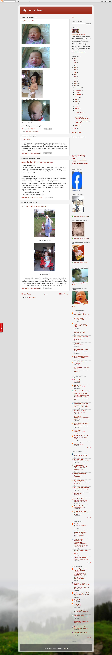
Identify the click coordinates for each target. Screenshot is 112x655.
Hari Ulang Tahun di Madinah (81, 426)
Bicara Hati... (77, 430)
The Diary (76, 371)
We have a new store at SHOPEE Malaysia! (80, 534)
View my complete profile (79, 52)
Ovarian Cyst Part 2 (79, 319)
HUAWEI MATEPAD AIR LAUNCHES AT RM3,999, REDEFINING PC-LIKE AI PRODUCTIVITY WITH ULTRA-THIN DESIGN (80, 576)
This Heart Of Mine (79, 331)
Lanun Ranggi (78, 610)
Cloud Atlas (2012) (78, 345)
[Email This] (45, 129)
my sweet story (78, 442)
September (78, 94)
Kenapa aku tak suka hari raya (81, 314)
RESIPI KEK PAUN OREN (80, 455)
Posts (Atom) (32, 297)
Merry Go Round (78, 600)
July (76, 99)
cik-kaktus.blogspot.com (81, 356)
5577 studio (77, 416)
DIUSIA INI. (77, 494)
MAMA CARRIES (78, 476)
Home (45, 294)
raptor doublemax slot (79, 412)
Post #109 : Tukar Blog (79, 357)
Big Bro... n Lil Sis (28, 21)
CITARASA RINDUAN (80, 511)
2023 (75, 60)
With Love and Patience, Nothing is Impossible (81, 337)
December (78, 87)
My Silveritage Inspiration (81, 487)
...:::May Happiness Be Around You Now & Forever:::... (80, 570)
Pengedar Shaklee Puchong (81, 559)
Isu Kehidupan (77, 363)
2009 (75, 85)
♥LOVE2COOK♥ (78, 459)
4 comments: (38, 129)
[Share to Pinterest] (51, 129)
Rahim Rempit (77, 606)
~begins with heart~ (79, 627)
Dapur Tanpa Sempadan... (81, 454)
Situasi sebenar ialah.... (80, 633)
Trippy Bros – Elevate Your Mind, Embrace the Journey (81, 405)
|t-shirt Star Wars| (78, 339)
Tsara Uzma (34, 131)
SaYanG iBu (77, 385)
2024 (75, 58)
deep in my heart (79, 615)
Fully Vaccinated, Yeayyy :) (81, 628)
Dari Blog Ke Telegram (79, 431)
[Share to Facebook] (50, 129)
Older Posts (63, 294)
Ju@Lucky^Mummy (79, 34)
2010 (75, 83)
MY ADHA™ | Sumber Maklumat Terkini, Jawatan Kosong (81, 584)
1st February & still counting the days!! (35, 206)
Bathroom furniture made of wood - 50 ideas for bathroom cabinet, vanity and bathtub (81, 545)
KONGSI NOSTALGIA (79, 386)
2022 (75, 63)
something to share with (81, 403)
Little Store (77, 524)
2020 (75, 65)
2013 (75, 76)
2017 (75, 69)
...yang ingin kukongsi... (81, 632)
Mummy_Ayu (77, 379)
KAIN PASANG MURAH (80, 557)
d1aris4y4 (76, 343)
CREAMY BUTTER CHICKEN (81, 461)
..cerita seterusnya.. (79, 313)
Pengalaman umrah (78, 444)
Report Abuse (76, 132)
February (77, 110)
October (77, 92)
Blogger (66, 648)
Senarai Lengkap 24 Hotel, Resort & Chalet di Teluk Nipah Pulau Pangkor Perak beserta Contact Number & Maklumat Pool (81, 396)
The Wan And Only (79, 505)
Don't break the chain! (79, 332)
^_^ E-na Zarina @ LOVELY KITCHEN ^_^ (80, 466)
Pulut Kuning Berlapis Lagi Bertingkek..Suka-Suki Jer (80, 500)
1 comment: (37, 153)
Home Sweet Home (79, 498)
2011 (75, 81)
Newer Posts (26, 294)
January (77, 125)
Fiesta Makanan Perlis (79, 507)
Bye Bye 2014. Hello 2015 (80, 352)
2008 (75, 128)
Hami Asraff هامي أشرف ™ (81, 593)
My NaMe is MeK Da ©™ (81, 436)
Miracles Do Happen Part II (81, 621)
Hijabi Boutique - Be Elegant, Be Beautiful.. (80, 531)
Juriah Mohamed (75, 171)
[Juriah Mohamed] (77, 189)
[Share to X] (48, 129)
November (78, 90)
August (77, 97)
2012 (75, 79)
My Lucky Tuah (32, 10)
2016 (75, 72)
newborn (28, 131)
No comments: (38, 197)
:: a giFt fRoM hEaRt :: (80, 324)
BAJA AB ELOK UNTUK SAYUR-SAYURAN (80, 468)
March (77, 108)
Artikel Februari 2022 (79, 622)
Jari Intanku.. (77, 493)
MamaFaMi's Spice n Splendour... (80, 474)
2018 (75, 67)
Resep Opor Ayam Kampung (81, 489)
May (76, 104)
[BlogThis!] (46, 129)
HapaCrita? (77, 604)
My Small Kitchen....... (80, 480)
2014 (75, 74)
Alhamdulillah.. (27, 139)
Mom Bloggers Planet (80, 410)
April (76, 106)
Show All (89, 447)
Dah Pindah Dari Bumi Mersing (81, 617)
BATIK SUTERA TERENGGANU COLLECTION (78, 541)
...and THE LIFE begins (80, 361)
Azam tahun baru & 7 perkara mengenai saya (37, 162)
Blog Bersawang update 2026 (81, 611)
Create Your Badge (76, 190)
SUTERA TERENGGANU (81, 550)
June (76, 101)
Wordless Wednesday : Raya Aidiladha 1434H (81, 513)
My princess (77, 381)
